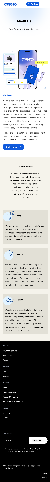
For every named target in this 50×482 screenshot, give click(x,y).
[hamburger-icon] (44, 4)
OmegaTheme (7, 468)
